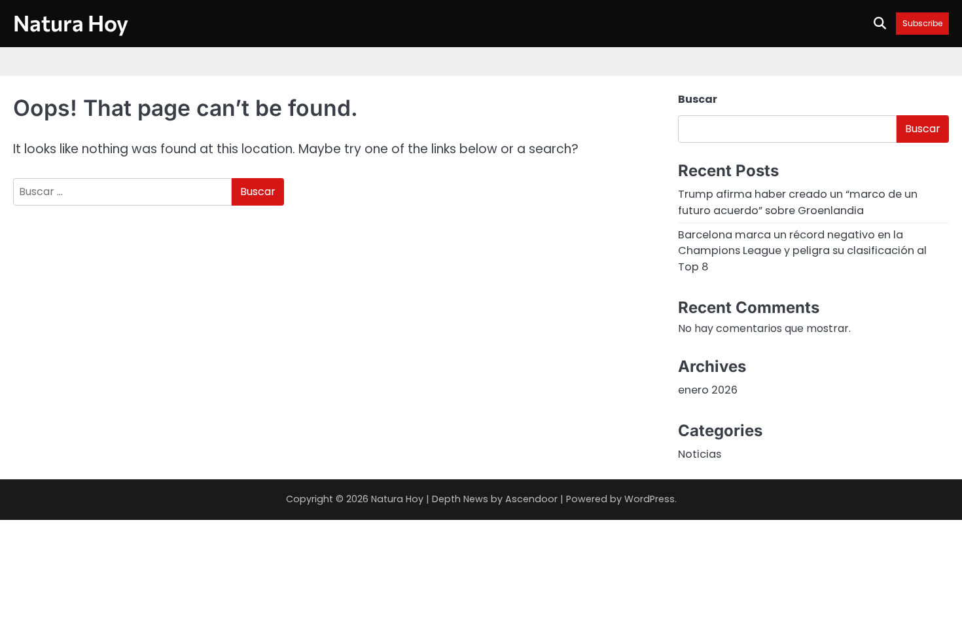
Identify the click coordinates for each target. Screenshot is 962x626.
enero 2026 (708, 389)
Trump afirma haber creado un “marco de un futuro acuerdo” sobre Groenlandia (797, 202)
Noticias (699, 454)
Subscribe (922, 23)
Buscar (697, 99)
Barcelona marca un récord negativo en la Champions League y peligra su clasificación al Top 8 (802, 250)
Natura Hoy (70, 22)
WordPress (649, 499)
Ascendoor (531, 499)
